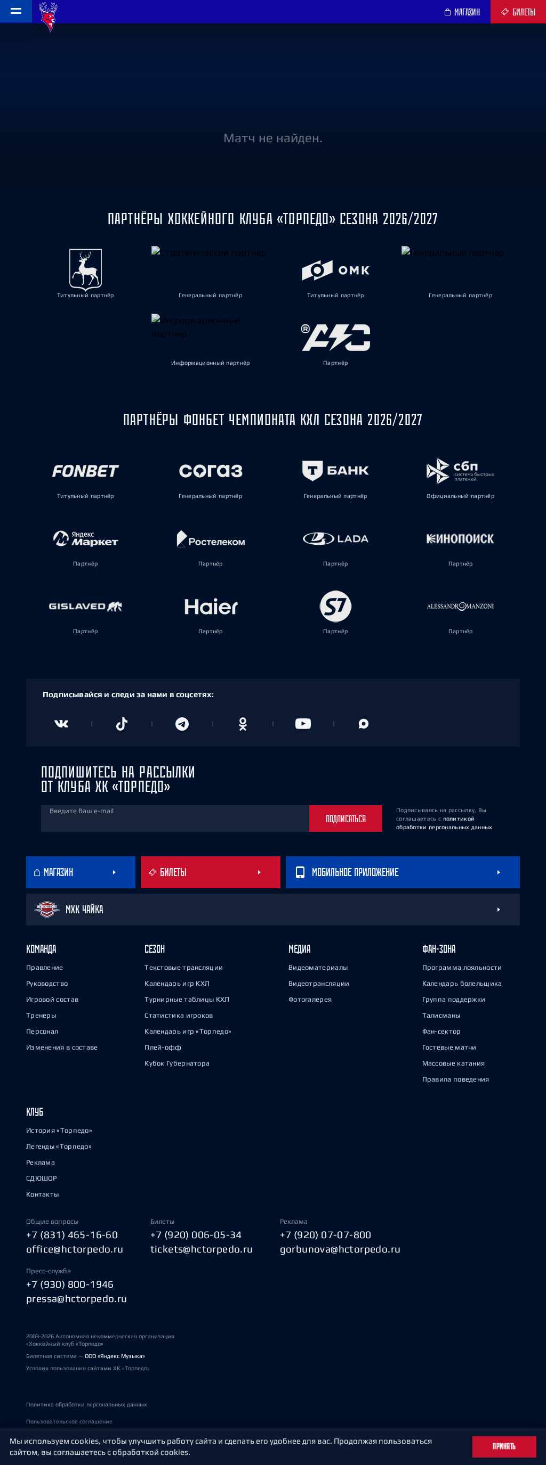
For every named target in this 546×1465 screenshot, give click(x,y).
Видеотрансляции (319, 983)
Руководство (47, 983)
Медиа (299, 948)
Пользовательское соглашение (69, 1421)
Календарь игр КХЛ (177, 983)
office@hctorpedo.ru (75, 1249)
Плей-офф (162, 1047)
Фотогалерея (310, 999)
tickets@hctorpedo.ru (201, 1249)
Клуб (34, 1111)
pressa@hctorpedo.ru (76, 1298)
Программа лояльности (462, 967)
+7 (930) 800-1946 (70, 1284)
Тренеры (41, 1015)
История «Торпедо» (59, 1130)
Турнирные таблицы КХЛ (186, 999)
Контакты (42, 1194)
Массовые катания (453, 1063)
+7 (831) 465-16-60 (72, 1234)
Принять (504, 1446)
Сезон (154, 948)
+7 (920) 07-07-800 (326, 1234)
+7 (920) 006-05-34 (196, 1234)
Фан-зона (438, 948)
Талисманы (441, 1015)
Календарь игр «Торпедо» (187, 1031)
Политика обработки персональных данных (86, 1404)
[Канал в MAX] (364, 724)
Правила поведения (455, 1079)
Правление (44, 967)
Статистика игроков (178, 1015)
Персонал (42, 1031)
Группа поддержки (454, 999)
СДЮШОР (41, 1178)
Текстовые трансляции (183, 967)
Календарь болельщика (462, 983)
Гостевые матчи (449, 1047)
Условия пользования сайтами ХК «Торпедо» (88, 1368)
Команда (41, 948)
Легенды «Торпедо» (59, 1146)
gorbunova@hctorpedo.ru (340, 1249)
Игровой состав (52, 999)
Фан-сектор (441, 1031)
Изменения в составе (62, 1047)
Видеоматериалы (318, 967)
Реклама (40, 1162)
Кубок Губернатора (177, 1063)
